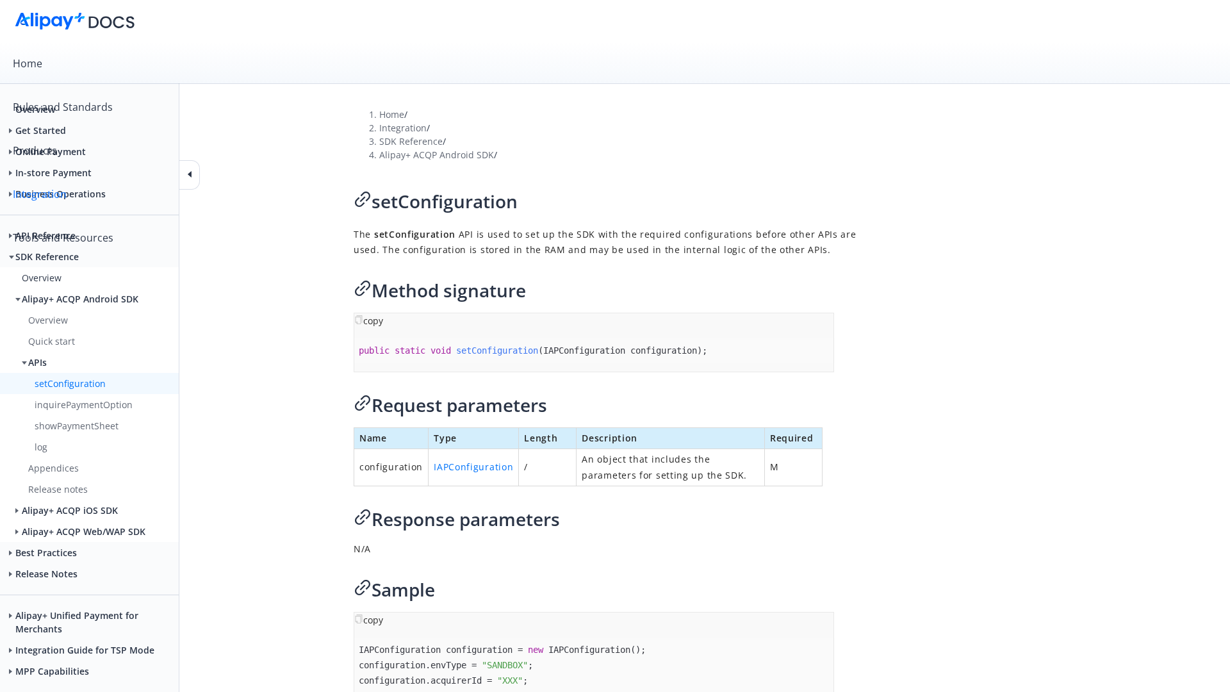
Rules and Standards (63, 107)
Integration (40, 194)
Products (35, 151)
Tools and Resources (63, 238)
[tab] (615, 63)
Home (27, 63)
